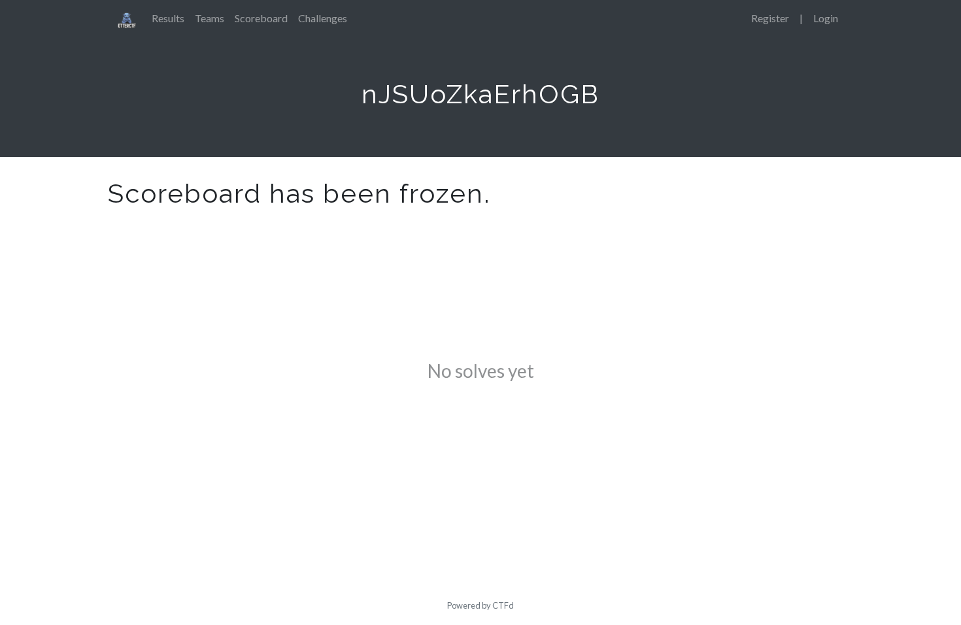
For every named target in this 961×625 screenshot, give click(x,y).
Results (168, 18)
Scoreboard (261, 18)
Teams (209, 18)
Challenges (322, 18)
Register (770, 18)
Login (825, 18)
